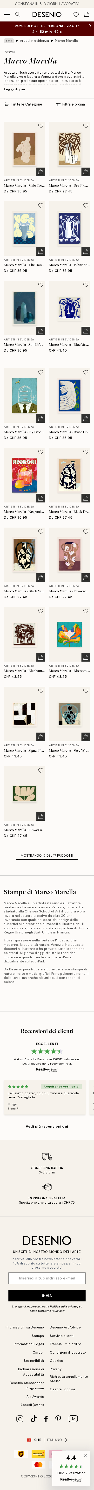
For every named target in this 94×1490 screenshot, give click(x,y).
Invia (47, 1295)
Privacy (56, 1369)
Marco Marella (66, 41)
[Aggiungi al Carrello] (40, 172)
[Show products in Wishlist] (76, 14)
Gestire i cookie (62, 1389)
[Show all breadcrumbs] (9, 40)
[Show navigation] (7, 14)
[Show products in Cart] (86, 14)
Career (38, 1352)
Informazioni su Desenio (25, 1327)
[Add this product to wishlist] (40, 126)
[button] (71, 1468)
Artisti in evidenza (34, 41)
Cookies (56, 1361)
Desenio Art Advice (65, 1327)
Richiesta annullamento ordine (69, 1379)
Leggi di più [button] (14, 89)
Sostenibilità (34, 1361)
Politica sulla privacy (64, 1306)
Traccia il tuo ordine (66, 1344)
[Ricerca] (18, 14)
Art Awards (35, 1397)
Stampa (38, 1336)
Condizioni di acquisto (68, 1352)
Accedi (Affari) (32, 1405)
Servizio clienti (62, 1336)
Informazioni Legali (29, 1344)
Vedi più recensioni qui (47, 1126)
